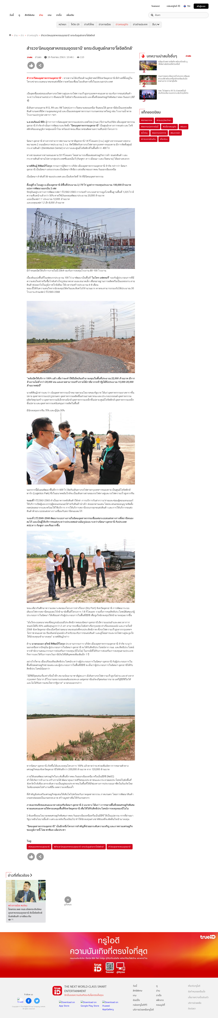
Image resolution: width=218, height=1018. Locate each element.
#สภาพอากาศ (146, 120)
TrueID (18, 6)
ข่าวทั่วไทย (89, 24)
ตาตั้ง (59, 15)
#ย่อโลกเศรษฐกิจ (169, 126)
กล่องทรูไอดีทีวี (140, 1005)
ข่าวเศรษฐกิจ (122, 24)
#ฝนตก (183, 126)
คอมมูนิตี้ (160, 1005)
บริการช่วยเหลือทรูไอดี (143, 1009)
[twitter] (37, 1001)
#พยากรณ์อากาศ (159, 132)
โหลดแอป (156, 6)
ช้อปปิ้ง (136, 1000)
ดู (19, 15)
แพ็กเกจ (160, 1000)
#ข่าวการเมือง (14, 905)
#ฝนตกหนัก (175, 132)
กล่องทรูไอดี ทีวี (173, 6)
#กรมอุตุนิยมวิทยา (164, 120)
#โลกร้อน (164, 139)
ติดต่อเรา (192, 1008)
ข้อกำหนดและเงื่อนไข (196, 991)
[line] (20, 1001)
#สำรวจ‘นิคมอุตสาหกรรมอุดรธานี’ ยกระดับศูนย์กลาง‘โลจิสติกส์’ (79, 846)
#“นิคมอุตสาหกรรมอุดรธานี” (119, 846)
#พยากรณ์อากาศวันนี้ (149, 126)
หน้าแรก (62, 24)
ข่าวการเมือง (105, 24)
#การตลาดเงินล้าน (148, 139)
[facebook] (29, 1001)
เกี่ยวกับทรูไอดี (194, 986)
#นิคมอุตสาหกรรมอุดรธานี (39, 846)
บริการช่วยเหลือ (194, 1003)
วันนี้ (11, 15)
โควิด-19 (75, 24)
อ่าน (41, 15)
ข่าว (22, 35)
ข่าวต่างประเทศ (140, 24)
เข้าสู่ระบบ (201, 6)
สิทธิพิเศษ (29, 15)
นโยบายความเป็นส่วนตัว (198, 997)
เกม (49, 15)
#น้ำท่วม (144, 132)
